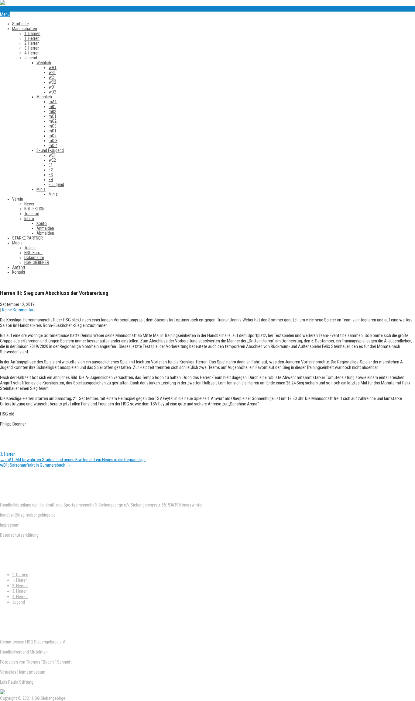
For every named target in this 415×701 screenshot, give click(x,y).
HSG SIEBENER (36, 262)
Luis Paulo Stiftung (16, 682)
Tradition (31, 213)
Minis (41, 189)
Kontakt (18, 272)
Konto (41, 223)
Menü (5, 14)
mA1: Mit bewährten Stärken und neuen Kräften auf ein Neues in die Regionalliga (73, 459)
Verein (17, 199)
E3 (51, 174)
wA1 (53, 67)
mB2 (52, 111)
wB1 (52, 72)
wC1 (52, 77)
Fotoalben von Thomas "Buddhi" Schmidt (36, 662)
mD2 (53, 135)
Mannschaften (24, 28)
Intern (29, 218)
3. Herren (31, 48)
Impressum (9, 525)
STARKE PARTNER (27, 238)
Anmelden (45, 228)
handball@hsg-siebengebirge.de (28, 9)
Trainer (30, 247)
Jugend (30, 57)
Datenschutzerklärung (19, 535)
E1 (51, 165)
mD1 (53, 130)
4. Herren (31, 53)
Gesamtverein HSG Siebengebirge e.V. (32, 642)
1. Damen (32, 33)
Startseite (20, 23)
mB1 (52, 106)
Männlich (44, 96)
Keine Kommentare (19, 310)
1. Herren (31, 38)
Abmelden (45, 233)
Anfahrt (18, 267)
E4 (51, 179)
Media (17, 242)
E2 (51, 169)
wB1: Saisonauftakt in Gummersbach (35, 465)
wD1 (52, 87)
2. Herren (31, 43)
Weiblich (43, 62)
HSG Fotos (33, 252)
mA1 (53, 101)
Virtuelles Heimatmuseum (22, 672)
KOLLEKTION (34, 208)
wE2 (52, 160)
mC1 (53, 116)
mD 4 (53, 145)
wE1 (52, 155)
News (29, 204)
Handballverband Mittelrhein (24, 652)
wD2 (52, 91)
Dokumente (34, 257)
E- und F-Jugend (50, 150)
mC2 (53, 121)
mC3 (53, 126)
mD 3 (53, 140)
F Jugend (56, 184)
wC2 (52, 82)
